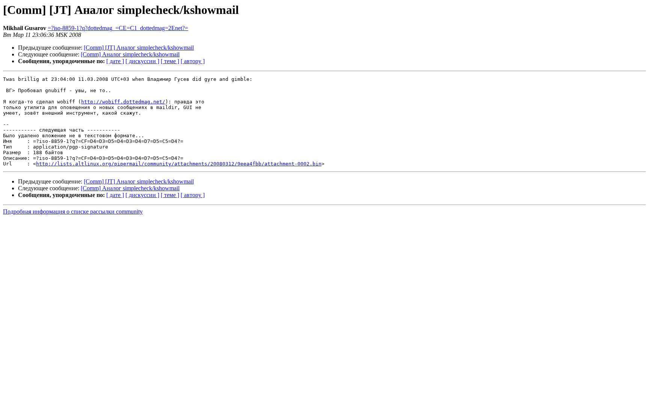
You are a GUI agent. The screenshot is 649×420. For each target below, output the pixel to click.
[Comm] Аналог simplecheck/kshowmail (130, 54)
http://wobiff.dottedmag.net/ (123, 102)
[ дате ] (115, 61)
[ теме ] (170, 61)
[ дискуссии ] (142, 61)
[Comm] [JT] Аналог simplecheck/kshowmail (139, 47)
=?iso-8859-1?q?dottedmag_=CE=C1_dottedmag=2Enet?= (118, 28)
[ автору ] (193, 61)
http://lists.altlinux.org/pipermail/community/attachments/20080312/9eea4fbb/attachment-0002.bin (178, 164)
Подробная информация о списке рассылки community (73, 211)
